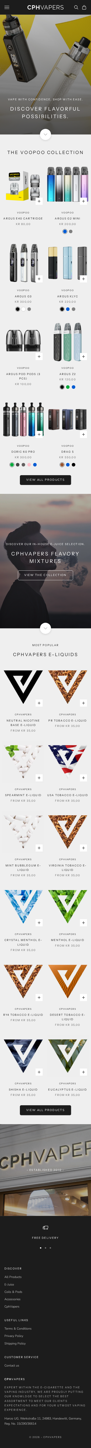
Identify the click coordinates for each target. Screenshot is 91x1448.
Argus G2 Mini (67, 218)
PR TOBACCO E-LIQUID (67, 720)
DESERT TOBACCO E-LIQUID (67, 1017)
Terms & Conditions (18, 1328)
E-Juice (9, 1284)
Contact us (11, 1365)
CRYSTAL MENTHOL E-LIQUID (23, 942)
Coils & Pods (13, 1292)
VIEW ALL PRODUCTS (45, 480)
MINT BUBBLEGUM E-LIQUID (23, 868)
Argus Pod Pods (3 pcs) (23, 376)
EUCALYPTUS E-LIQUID (67, 1089)
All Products (13, 1277)
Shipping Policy (15, 1343)
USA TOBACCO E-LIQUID (67, 795)
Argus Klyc (67, 296)
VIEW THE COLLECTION (45, 575)
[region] (45, 1232)
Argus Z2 (67, 374)
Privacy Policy (13, 1336)
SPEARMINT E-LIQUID (23, 795)
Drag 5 (67, 451)
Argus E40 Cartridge (23, 218)
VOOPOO (23, 212)
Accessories (12, 1299)
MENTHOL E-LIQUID (67, 940)
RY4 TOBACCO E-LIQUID (23, 1014)
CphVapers (23, 714)
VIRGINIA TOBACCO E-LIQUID (68, 868)
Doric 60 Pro (23, 451)
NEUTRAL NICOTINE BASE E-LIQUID (23, 723)
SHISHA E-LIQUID (23, 1089)
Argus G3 (23, 296)
